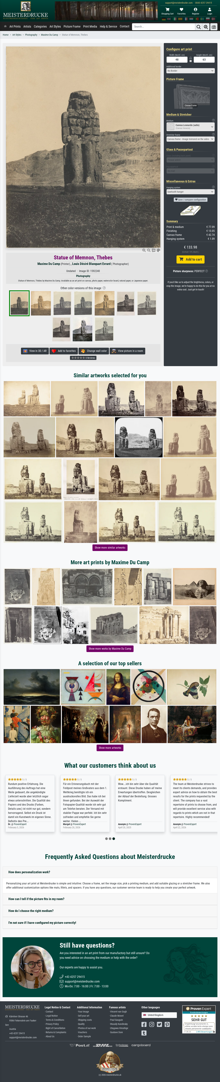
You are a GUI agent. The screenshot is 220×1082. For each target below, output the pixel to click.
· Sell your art (83, 1015)
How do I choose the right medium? (31, 911)
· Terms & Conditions (54, 1019)
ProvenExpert (20, 824)
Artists (27, 26)
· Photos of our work (86, 1028)
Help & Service (108, 26)
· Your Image (83, 1011)
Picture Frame (72, 26)
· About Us (49, 1036)
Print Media (90, 26)
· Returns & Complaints (55, 1032)
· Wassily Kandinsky (118, 1024)
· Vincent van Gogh (118, 1011)
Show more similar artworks (110, 547)
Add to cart (192, 259)
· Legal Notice (51, 1015)
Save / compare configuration (192, 199)
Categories (40, 26)
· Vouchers (82, 1032)
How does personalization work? (29, 872)
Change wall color (96, 351)
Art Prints (15, 26)
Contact (124, 26)
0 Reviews (90, 357)
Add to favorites (66, 351)
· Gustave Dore (116, 1032)
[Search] (198, 26)
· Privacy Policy (52, 1024)
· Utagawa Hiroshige (118, 1028)
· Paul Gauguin (116, 1019)
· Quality (81, 1024)
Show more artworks (110, 747)
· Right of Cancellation (55, 1028)
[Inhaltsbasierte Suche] (206, 26)
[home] (5, 26)
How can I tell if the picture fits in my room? (36, 899)
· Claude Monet (116, 1015)
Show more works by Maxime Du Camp (110, 648)
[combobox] (190, 70)
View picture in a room (129, 351)
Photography (31, 34)
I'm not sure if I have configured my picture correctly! (42, 923)
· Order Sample (84, 1036)
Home (6, 34)
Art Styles (55, 26)
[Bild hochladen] (213, 26)
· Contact (49, 1011)
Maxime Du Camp (49, 34)
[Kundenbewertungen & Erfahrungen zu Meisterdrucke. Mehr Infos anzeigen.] (199, 1019)
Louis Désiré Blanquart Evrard (91, 264)
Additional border (173, 66)
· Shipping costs (84, 1019)
